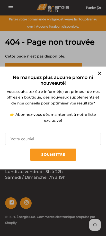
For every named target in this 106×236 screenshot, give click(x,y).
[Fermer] (99, 73)
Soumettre (53, 154)
